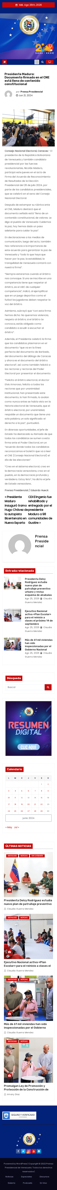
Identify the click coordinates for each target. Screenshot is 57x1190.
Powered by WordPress (16, 1163)
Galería (11, 1183)
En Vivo (43, 1183)
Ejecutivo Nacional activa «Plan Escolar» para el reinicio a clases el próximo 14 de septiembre (39, 617)
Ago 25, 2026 (32, 598)
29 (41, 811)
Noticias (24, 856)
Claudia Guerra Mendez (20, 908)
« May (8, 827)
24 (9, 811)
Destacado (12, 856)
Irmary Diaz (13, 1094)
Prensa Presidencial (32, 92)
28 (35, 811)
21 (35, 804)
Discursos (44, 1176)
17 (9, 804)
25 (15, 811)
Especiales (26, 1176)
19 (22, 804)
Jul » (16, 827)
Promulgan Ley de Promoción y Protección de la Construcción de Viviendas (26, 1089)
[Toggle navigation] (37, 62)
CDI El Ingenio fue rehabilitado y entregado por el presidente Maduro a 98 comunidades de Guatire (40, 510)
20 (28, 804)
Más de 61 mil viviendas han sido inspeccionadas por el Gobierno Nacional (25, 1027)
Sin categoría (37, 856)
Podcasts (27, 1183)
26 (22, 811)
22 (41, 804)
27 (28, 811)
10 (9, 797)
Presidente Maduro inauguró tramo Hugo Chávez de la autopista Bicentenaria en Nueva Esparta (16, 510)
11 (15, 797)
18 (15, 804)
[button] (42, 62)
